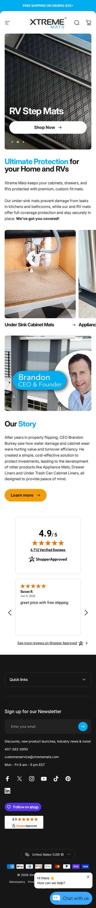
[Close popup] (88, 876)
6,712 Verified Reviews (48, 550)
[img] (48, 543)
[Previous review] (10, 612)
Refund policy (17, 881)
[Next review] (86, 612)
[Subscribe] (83, 726)
